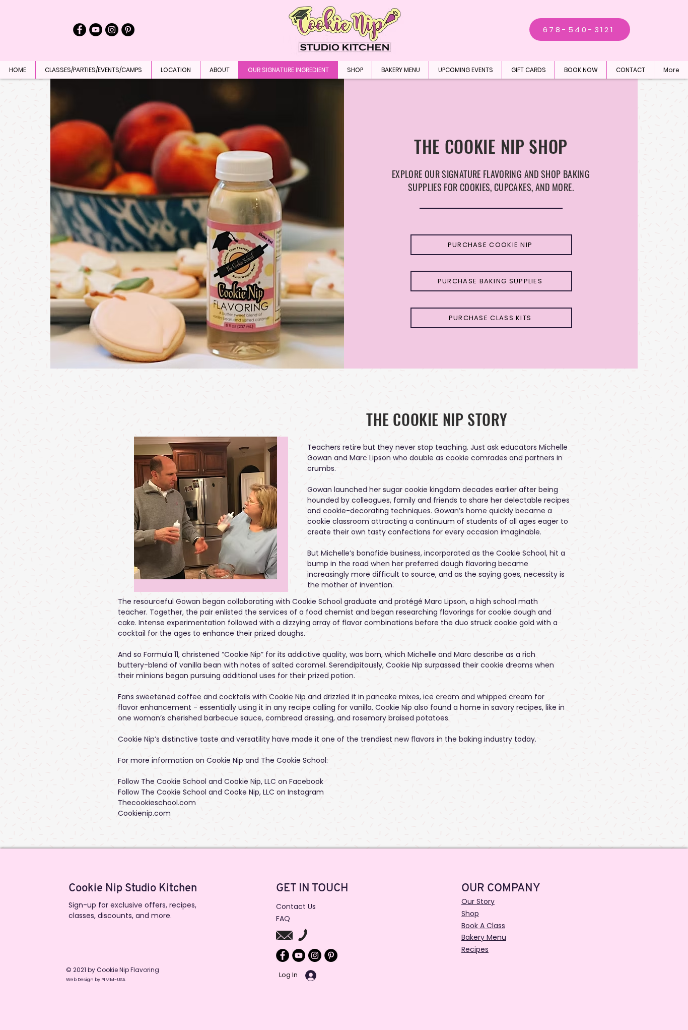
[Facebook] (79, 29)
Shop (470, 913)
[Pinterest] (127, 29)
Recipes (475, 949)
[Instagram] (111, 29)
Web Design (80, 980)
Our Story (478, 901)
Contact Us (296, 906)
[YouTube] (95, 29)
